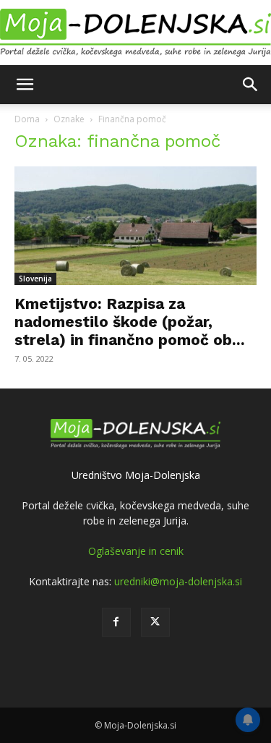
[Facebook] (116, 622)
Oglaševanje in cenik (136, 551)
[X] (155, 622)
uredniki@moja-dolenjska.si (178, 581)
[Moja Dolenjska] (135, 33)
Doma (27, 119)
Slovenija (35, 278)
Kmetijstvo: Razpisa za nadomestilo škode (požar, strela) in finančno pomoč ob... (129, 321)
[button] (24, 84)
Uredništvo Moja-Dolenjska (136, 475)
